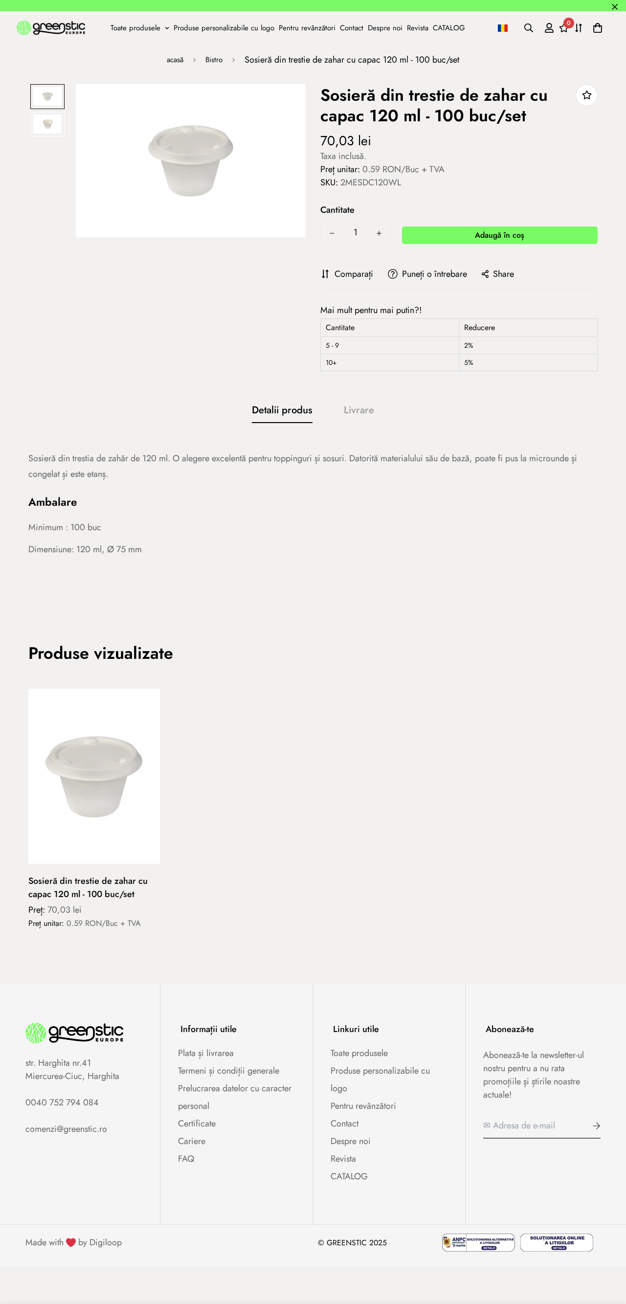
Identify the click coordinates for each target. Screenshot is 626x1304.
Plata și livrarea (206, 1053)
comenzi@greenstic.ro (66, 1129)
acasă (175, 59)
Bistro (214, 59)
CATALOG (449, 27)
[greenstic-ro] (51, 27)
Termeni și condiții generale (228, 1070)
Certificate (197, 1123)
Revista (417, 27)
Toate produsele (135, 27)
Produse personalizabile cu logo (224, 27)
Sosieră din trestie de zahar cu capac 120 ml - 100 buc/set (88, 887)
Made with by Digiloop (73, 1242)
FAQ (186, 1158)
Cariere (191, 1141)
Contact (351, 27)
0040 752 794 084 (62, 1102)
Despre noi (385, 27)
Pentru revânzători (307, 27)
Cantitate (337, 210)
